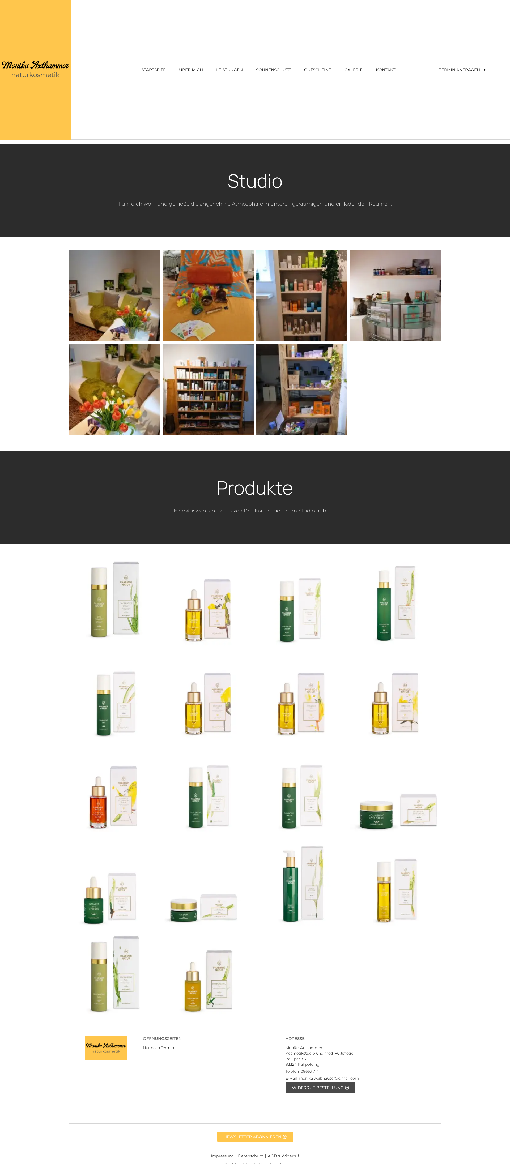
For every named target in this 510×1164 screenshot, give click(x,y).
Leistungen (229, 69)
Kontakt (386, 69)
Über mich (191, 69)
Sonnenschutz (273, 69)
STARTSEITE (154, 69)
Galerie (354, 69)
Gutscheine (317, 69)
